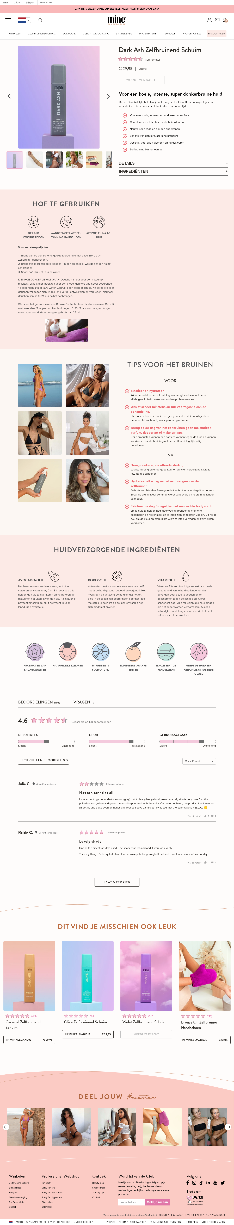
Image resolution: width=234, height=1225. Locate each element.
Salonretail (47, 1207)
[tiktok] (201, 1182)
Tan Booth (46, 1183)
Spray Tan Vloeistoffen (52, 1192)
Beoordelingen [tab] (35, 702)
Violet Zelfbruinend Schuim (144, 1022)
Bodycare (69, 33)
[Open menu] (8, 20)
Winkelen (15, 33)
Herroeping (191, 1222)
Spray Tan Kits (48, 1187)
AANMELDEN (142, 9)
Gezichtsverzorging (96, 33)
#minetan (141, 1098)
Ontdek (99, 1176)
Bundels (170, 33)
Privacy (111, 1222)
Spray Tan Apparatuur (52, 1197)
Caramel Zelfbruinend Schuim (23, 1024)
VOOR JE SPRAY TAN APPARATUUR (192, 1215)
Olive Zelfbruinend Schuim (85, 1022)
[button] (24, 20)
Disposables (47, 1202)
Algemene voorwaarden (133, 1222)
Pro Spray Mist (148, 33)
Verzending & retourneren (166, 1222)
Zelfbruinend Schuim (42, 33)
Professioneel (191, 33)
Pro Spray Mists (16, 1202)
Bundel (12, 1207)
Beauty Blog (98, 1183)
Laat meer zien (117, 882)
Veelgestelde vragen (213, 1222)
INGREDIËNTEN (133, 171)
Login (209, 20)
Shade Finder (216, 33)
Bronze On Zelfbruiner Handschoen (199, 1024)
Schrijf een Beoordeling (45, 760)
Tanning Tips (98, 1192)
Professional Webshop (61, 1176)
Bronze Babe (124, 33)
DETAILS (127, 163)
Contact (96, 1197)
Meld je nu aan (157, 1202)
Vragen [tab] (81, 702)
